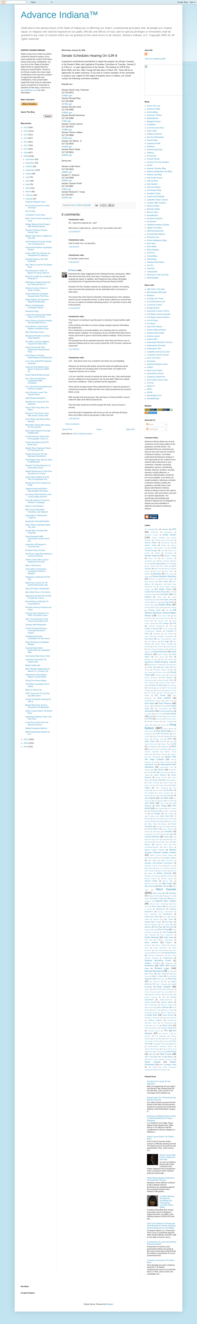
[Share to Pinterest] (113, 205)
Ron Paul (172, 979)
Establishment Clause (153, 701)
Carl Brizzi (164, 594)
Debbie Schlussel (154, 134)
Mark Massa (152, 860)
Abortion (165, 529)
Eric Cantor (152, 693)
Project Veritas (160, 945)
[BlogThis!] (104, 205)
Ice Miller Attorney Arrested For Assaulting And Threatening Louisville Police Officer (167, 1201)
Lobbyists (165, 839)
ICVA (149, 746)
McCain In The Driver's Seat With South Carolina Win (37, 414)
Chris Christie (171, 607)
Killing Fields (152, 824)
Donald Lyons (161, 672)
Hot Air (150, 165)
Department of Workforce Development (162, 665)
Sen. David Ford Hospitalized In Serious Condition (38, 388)
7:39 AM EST (73, 247)
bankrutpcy (169, 553)
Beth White (164, 566)
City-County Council (162, 618)
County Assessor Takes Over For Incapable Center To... (37, 437)
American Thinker (154, 115)
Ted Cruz (155, 1025)
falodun (147, 706)
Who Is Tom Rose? (33, 565)
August (29, 174)
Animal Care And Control (164, 540)
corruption (156, 634)
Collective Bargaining (156, 626)
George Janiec (171, 719)
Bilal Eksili (157, 568)
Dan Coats (161, 639)
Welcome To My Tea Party (158, 275)
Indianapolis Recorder (156, 345)
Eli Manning (149, 690)
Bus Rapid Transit (163, 589)
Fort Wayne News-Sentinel (158, 317)
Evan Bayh (149, 703)
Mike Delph (167, 883)
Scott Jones (164, 992)
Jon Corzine (172, 808)
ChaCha (148, 602)
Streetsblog (152, 259)
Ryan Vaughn (164, 986)
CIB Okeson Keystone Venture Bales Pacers (160, 613)
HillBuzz (150, 153)
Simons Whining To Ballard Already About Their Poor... (37, 295)
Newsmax (151, 361)
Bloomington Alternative (157, 292)
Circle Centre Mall (163, 616)
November (30, 163)
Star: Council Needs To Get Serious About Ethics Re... (37, 620)
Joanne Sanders (164, 793)
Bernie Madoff (150, 566)
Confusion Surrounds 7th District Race (35, 660)
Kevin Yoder (172, 821)
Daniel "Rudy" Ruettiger (164, 644)
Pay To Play (30, 211)
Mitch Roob (157, 893)
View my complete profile (155, 59)
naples (147, 898)
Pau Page (165, 924)
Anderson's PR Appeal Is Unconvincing (35, 545)
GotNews (151, 146)
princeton (148, 945)
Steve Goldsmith (163, 1007)
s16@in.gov (67, 95)
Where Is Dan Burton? (34, 506)
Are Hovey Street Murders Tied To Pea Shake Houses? (38, 495)
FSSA (149, 719)
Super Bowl (152, 1015)
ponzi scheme (151, 942)
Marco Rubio (168, 847)
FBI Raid (164, 706)
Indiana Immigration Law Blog (159, 171)
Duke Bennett (150, 682)
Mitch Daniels (166, 889)
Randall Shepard (170, 953)
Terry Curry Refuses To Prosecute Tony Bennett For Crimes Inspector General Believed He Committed (161, 1225)
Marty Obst (149, 868)
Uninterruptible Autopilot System (160, 1046)
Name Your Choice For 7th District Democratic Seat (36, 584)
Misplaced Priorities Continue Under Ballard (37, 337)
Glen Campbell (168, 721)
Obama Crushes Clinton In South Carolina (36, 289)
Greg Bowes (168, 728)
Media (150, 873)
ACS (174, 529)
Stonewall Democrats (152, 1012)
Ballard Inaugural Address (36, 728)
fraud (150, 716)
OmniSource (167, 914)
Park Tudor (168, 919)
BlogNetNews (153, 118)
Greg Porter (149, 731)
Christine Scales (154, 610)
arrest (163, 550)
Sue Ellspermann (170, 1012)
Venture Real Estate (152, 1049)
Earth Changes (157, 685)
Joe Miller (164, 798)
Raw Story (151, 243)
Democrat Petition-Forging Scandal (160, 662)
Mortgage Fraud (168, 896)
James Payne (168, 783)
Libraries (163, 834)
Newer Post (67, 429)
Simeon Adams (167, 1002)
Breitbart (150, 295)
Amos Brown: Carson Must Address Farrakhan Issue (37, 327)
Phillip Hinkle (168, 937)
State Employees (151, 1005)
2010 (26, 149)
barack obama (152, 555)
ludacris (158, 842)
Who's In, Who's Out (33, 690)
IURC (155, 772)
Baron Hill (153, 558)
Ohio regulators (151, 914)
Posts (150, 424)
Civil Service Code (161, 621)
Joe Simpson (159, 801)
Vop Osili (152, 1054)
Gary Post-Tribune (154, 327)
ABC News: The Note (156, 289)
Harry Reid (157, 736)
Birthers (147, 574)
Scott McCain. (157, 994)
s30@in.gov (67, 138)
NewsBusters (152, 215)
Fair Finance (165, 703)
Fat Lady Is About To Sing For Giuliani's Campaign (37, 501)
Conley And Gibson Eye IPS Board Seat (37, 443)
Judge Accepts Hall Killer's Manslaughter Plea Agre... (37, 490)
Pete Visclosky (150, 935)
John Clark (164, 803)
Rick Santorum (163, 974)
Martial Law (169, 866)
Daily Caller (152, 131)
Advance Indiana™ (59, 15)
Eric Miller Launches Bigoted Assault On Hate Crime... (37, 343)
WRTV (149, 389)
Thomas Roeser (154, 1031)
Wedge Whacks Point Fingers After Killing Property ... (37, 225)
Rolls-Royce (161, 979)
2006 (26, 743)
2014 (26, 135)
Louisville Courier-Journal (158, 355)
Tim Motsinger (160, 1036)
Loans (157, 839)
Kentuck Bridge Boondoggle (155, 821)
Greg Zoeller (161, 731)
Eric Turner (160, 695)
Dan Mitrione (152, 641)
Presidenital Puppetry (156, 234)
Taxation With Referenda (35, 625)
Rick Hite (171, 971)
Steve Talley (156, 1010)
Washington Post (154, 395)
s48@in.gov (67, 172)
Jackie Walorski (160, 775)
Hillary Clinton (150, 741)
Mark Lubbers (171, 858)
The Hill (150, 383)
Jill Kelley (170, 790)
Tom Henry (166, 1041)
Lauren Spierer (153, 829)
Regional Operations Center (158, 960)
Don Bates (149, 672)
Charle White (169, 602)
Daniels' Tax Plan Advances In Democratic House (37, 466)
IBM (174, 744)
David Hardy (164, 649)
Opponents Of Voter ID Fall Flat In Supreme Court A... (38, 597)
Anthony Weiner (151, 543)
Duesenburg (161, 680)
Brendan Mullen (167, 579)
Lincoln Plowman (152, 837)
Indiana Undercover (166, 762)
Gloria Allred (149, 725)
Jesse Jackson (158, 790)
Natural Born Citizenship (159, 904)
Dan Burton (149, 639)
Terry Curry (167, 1025)
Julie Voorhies (150, 816)
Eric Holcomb (165, 693)
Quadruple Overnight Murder (37, 521)
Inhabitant (172, 770)
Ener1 (159, 690)
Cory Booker (168, 634)
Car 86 (171, 592)
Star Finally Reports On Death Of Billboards (37, 432)
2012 (26, 142)
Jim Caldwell (149, 793)
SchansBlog (152, 256)
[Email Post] (96, 205)
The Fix (150, 265)
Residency (149, 966)
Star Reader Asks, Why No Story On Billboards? (38, 461)
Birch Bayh (169, 571)
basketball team (150, 561)
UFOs (174, 1044)
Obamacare (160, 909)
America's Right (153, 109)
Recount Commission (156, 955)
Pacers (164, 917)
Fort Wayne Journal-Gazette (158, 314)
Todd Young (169, 1039)
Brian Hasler (163, 581)
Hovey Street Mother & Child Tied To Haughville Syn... (37, 478)
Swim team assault (169, 1018)
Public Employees (160, 948)
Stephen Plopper (167, 1005)
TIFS (166, 1031)
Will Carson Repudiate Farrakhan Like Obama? (36, 511)
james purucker (150, 785)
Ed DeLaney (169, 688)
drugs (171, 675)
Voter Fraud (149, 1057)
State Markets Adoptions (35, 398)
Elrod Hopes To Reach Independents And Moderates (38, 356)
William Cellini (171, 1064)
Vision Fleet (171, 1051)
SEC (163, 997)
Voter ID (160, 1057)
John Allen (170, 801)
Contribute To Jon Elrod (35, 215)
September (30, 170)
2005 (26, 747)
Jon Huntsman (153, 811)
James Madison (170, 780)
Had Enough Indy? (155, 150)
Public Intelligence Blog (157, 240)
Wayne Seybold (152, 1062)
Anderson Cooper (151, 535)
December (30, 159)
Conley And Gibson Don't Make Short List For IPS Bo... (38, 316)
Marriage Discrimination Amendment (159, 863)
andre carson (169, 534)
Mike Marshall (150, 886)
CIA (167, 610)
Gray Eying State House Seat (37, 656)
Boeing (147, 576)
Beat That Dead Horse (34, 332)
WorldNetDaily (153, 399)
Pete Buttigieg (168, 932)
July (28, 177)
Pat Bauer (169, 922)
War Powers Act (168, 1059)
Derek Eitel (152, 667)
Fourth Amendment (166, 711)
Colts (171, 626)
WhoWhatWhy (153, 278)
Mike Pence (163, 886)
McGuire (173, 871)
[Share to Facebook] (110, 205)
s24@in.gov (67, 129)
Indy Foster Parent (154, 178)
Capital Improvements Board (155, 592)
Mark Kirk (159, 858)
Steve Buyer (149, 1007)
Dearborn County (151, 659)
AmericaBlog (152, 112)
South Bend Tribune (155, 373)
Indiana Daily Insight (155, 333)
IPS (148, 772)
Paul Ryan (169, 927)
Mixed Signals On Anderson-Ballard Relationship (37, 301)
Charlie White (164, 604)
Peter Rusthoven (166, 935)
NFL (167, 906)
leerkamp (156, 831)
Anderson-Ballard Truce (35, 202)
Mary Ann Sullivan (162, 868)
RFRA (162, 966)
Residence (169, 963)
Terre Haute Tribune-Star (157, 380)
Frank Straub (170, 714)
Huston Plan (165, 744)
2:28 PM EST (73, 419)
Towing (155, 1044)
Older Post (130, 429)
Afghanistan (168, 532)
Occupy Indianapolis (165, 912)
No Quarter (151, 221)
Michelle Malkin (153, 209)
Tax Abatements (167, 1023)
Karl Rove (156, 819)
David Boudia (171, 646)
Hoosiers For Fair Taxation (158, 162)
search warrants (151, 997)
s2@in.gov (66, 189)
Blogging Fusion (154, 121)
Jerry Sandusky (162, 788)
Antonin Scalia (150, 545)
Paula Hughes (150, 929)
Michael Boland (151, 878)
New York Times (154, 358)
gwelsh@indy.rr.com (29, 90)
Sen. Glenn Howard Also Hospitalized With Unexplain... (35, 381)
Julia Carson (168, 813)
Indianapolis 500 (151, 764)
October (29, 166)
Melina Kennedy (164, 873)
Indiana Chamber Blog (156, 168)
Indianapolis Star (154, 348)
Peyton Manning (152, 937)
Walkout (170, 1057)
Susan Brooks (167, 1015)
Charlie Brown (150, 605)
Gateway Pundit (153, 143)
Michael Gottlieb (151, 881)
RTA (165, 981)
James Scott (163, 785)
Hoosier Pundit (153, 159)
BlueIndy (157, 574)
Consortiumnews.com (156, 302)
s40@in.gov (67, 180)
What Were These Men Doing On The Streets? (37, 426)
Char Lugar (157, 602)
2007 (26, 739)
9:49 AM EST (73, 262)
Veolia (150, 1051)
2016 (26, 127)
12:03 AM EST (74, 232)
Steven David (169, 1010)
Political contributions (165, 940)
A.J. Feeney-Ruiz (151, 529)
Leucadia (168, 831)
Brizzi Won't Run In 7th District (37, 592)
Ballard (157, 553)
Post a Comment (72, 424)
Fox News (151, 323)
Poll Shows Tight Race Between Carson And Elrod (38, 555)
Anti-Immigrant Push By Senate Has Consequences (38, 243)
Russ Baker (152, 246)
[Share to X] (107, 205)
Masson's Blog (153, 206)
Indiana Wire (152, 339)
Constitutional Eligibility (153, 631)
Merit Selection (168, 876)
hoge (171, 741)
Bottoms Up (153, 579)
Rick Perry (149, 974)
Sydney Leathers (155, 1020)
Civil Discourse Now (155, 128)
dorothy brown (160, 675)
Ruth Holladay (153, 250)
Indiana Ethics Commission (158, 749)
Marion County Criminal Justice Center (160, 851)
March (28, 192)
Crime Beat (149, 636)
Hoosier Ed (151, 156)
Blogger (110, 1304)
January (29, 199)
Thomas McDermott (168, 1028)
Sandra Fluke (157, 989)
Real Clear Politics (155, 370)
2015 (26, 131)
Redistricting (168, 958)
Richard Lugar (161, 968)
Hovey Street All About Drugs (37, 375)
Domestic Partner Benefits (163, 670)
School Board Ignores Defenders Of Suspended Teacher (160, 1179)
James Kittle (157, 780)
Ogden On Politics (154, 228)
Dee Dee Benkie (167, 659)
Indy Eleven (159, 770)
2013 (26, 138)
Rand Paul (157, 953)
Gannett (160, 719)
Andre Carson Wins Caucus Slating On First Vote (37, 561)
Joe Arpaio (157, 795)
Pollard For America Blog (35, 680)
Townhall (151, 268)
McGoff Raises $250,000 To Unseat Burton (36, 602)
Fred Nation (159, 716)
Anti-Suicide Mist (167, 543)
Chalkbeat (151, 125)
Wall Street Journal (152, 1059)
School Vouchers (151, 992)
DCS (171, 657)
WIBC (161, 1064)
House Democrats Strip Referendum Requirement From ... (37, 349)
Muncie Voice (152, 212)
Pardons (156, 919)
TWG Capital (165, 1044)
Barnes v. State (170, 556)
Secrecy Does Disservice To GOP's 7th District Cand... (37, 614)
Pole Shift (149, 940)
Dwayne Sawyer (165, 682)
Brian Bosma (149, 581)
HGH (169, 739)
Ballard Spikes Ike (32, 665)
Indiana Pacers (161, 754)
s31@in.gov (67, 146)
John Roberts (160, 808)
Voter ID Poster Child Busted (37, 589)
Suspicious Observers (156, 377)
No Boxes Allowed (154, 218)
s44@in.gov (67, 155)
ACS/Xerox (155, 532)
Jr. (146, 813)
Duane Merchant (151, 677)
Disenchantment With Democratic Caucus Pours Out (37, 538)
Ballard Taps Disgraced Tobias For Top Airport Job (38, 449)
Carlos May (161, 597)
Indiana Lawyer (153, 336)
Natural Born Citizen (165, 901)
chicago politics (158, 607)
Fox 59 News (152, 320)
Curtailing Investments (165, 636)
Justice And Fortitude (155, 196)
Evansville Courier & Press (158, 311)
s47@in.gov (67, 197)
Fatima (155, 706)
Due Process (167, 677)
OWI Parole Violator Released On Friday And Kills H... (37, 283)
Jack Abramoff (165, 772)
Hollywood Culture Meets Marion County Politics (35, 676)
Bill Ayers (168, 568)
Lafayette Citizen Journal (157, 200)
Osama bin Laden (152, 917)
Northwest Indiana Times (157, 364)
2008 (26, 156)
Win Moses (153, 1067)
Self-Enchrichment (166, 1000)
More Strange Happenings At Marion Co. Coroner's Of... (37, 670)
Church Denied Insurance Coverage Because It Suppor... (36, 630)
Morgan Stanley (154, 896)
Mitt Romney (170, 893)
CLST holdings (163, 623)
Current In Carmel (154, 305)
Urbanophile (152, 272)
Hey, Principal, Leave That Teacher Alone (36, 393)
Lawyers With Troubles (156, 203)
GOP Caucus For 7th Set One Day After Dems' (37, 694)
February (30, 195)
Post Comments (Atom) (82, 434)
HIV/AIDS (162, 741)
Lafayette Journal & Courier (158, 352)
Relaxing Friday (32, 311)
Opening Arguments (155, 231)
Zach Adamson (162, 1070)
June (28, 181)
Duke (171, 680)
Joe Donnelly (169, 795)
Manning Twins (162, 844)
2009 (26, 153)
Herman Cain (158, 739)
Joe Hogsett (150, 798)
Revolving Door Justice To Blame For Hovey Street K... (38, 272)
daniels (147, 646)
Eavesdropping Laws (154, 688)
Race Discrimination (162, 950)
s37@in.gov (67, 104)
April (28, 188)
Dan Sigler (165, 641)
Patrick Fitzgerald (151, 924)
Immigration (165, 746)
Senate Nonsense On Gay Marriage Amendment (36, 455)
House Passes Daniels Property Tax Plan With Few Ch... (38, 322)
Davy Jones (159, 657)
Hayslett (167, 736)
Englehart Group (170, 690)
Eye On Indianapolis (155, 137)
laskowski (173, 826)
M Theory (72, 270)
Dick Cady (165, 667)
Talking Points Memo (155, 262)
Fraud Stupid (152, 140)
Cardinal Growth (150, 594)
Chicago (148, 607)
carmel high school (166, 599)
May (28, 184)
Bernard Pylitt (169, 563)
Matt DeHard (162, 871)
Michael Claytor (167, 878)
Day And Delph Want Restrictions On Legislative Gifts (37, 650)
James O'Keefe (153, 783)
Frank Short (158, 714)
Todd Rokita (157, 1039)
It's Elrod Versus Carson (35, 550)
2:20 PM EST (73, 349)
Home (99, 429)
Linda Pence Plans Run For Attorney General (36, 723)
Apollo (163, 545)
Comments (153, 429)
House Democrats (151, 744)
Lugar (167, 842)
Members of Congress (152, 876)
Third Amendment (151, 1028)
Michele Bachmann (152, 883)
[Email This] (101, 205)
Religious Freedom (152, 963)
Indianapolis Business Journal (159, 342)
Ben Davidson (165, 561)
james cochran (161, 777)
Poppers (169, 942)
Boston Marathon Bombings (164, 576)
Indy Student (152, 184)
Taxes (147, 1025)
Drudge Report (153, 308)
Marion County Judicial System (161, 855)
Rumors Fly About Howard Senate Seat (36, 231)
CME (174, 623)
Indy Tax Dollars (153, 187)
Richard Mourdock (154, 971)
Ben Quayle (156, 563)
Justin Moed (164, 816)
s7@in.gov (66, 121)
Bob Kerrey (169, 574)
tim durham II (164, 1033)
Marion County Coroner (154, 850)
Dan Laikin (172, 639)
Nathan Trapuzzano (159, 898)
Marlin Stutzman (167, 860)
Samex (147, 989)
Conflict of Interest (152, 628)
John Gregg (161, 806)
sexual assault (150, 1002)
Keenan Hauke (168, 819)
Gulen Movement (162, 734)
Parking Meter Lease (153, 922)
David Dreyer (152, 649)
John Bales (150, 803)
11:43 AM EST (74, 308)
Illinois (156, 746)
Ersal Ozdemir (164, 698)
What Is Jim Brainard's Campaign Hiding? (34, 306)
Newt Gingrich (157, 906)
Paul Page (158, 927)
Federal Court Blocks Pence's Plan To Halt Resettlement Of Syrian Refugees (161, 1118)
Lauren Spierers (168, 829)
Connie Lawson (168, 628)
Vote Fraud (165, 1054)
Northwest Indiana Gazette (158, 225)
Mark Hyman (149, 858)
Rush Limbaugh (161, 984)
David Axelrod (158, 646)
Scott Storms (169, 994)
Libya (171, 834)
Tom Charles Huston (152, 1041)
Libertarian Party (151, 834)
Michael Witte (168, 881)
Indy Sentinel (152, 181)
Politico (150, 367)
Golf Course (161, 725)
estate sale (169, 701)
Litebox (166, 837)
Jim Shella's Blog (154, 190)
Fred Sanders (171, 716)
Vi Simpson (159, 1051)
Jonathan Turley (154, 193)
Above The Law (153, 106)
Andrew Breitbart (158, 537)
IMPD (174, 746)
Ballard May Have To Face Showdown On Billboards (37, 706)
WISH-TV (151, 386)
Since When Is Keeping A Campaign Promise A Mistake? (35, 571)
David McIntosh (160, 652)
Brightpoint (159, 584)
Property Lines (153, 237)
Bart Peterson (167, 558)
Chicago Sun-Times (155, 298)
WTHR (150, 392)
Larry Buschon (161, 826)
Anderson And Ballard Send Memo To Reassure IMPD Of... (37, 369)
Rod (168, 976)
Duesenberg (149, 680)
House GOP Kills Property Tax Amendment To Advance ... (37, 254)
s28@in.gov (67, 112)
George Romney (153, 721)
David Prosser (163, 654)
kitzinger (164, 824)
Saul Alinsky (169, 989)
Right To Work (157, 976)
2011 (26, 145)
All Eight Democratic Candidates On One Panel (37, 637)
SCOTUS (151, 253)
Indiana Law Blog (154, 175)
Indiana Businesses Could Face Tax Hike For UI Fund (38, 472)
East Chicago (171, 685)
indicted (147, 770)
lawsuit (147, 831)
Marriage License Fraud (153, 866)
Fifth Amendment (161, 708)
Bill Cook (157, 571)
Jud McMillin (155, 813)
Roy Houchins (154, 981)
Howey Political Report (156, 330)
